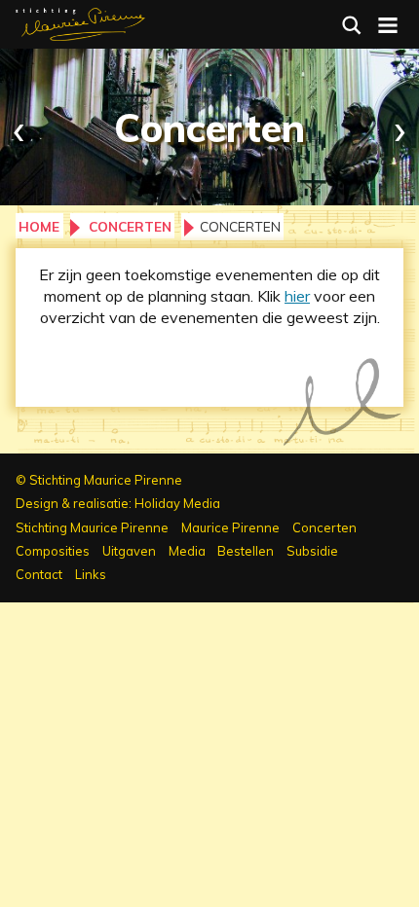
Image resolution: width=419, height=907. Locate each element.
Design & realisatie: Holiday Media (118, 503)
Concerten (130, 226)
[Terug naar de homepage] (80, 22)
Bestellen (245, 551)
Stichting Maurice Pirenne (92, 527)
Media (187, 551)
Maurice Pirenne (230, 527)
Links (90, 574)
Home (39, 226)
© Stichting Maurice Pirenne (99, 480)
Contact (39, 574)
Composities (53, 551)
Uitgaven (129, 551)
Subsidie (312, 551)
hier (297, 296)
